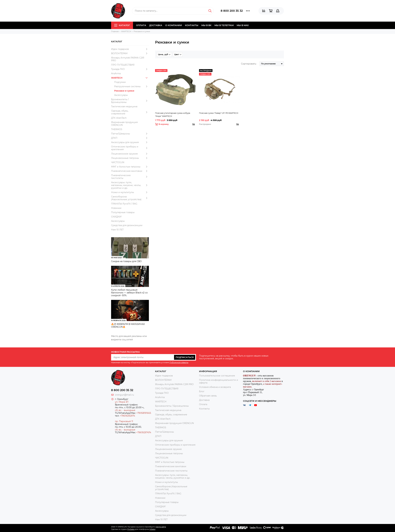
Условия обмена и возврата (215, 387)
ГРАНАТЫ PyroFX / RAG (124, 203)
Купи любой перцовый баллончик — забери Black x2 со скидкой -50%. (129, 292)
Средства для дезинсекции (126, 225)
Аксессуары (121, 95)
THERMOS (116, 129)
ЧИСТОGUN (117, 162)
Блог (201, 391)
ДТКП (114, 138)
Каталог (124, 25)
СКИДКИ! (116, 216)
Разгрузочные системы (127, 86)
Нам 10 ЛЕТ (117, 229)
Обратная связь (208, 395)
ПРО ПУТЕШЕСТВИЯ (123, 64)
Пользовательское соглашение (217, 375)
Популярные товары (123, 212)
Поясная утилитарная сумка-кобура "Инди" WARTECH (172, 114)
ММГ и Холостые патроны (125, 166)
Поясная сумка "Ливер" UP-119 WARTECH (218, 113)
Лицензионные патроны (125, 158)
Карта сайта (161, 527)
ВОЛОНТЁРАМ (119, 53)
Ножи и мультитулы (122, 192)
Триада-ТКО (118, 69)
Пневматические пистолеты (121, 176)
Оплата (141, 25)
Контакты (191, 25)
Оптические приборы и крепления (124, 148)
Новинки (116, 208)
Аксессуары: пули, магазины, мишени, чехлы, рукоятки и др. (126, 185)
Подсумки (120, 82)
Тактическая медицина (124, 106)
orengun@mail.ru (124, 394)
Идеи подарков (120, 49)
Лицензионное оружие (124, 153)
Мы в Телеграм (224, 25)
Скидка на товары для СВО (126, 261)
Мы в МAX (243, 25)
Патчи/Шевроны (120, 133)
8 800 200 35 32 (232, 11)
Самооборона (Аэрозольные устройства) (126, 198)
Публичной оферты (178, 362)
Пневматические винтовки (126, 171)
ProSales (131, 529)
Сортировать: (248, 63)
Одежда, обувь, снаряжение (119, 112)
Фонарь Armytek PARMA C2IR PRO (127, 59)
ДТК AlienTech (119, 118)
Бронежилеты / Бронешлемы (120, 101)
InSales (152, 529)
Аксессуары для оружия (125, 142)
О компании (173, 25)
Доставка (155, 25)
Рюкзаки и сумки (124, 90)
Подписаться (185, 357)
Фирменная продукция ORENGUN (124, 123)
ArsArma (116, 73)
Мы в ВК (206, 25)
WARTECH (116, 77)
